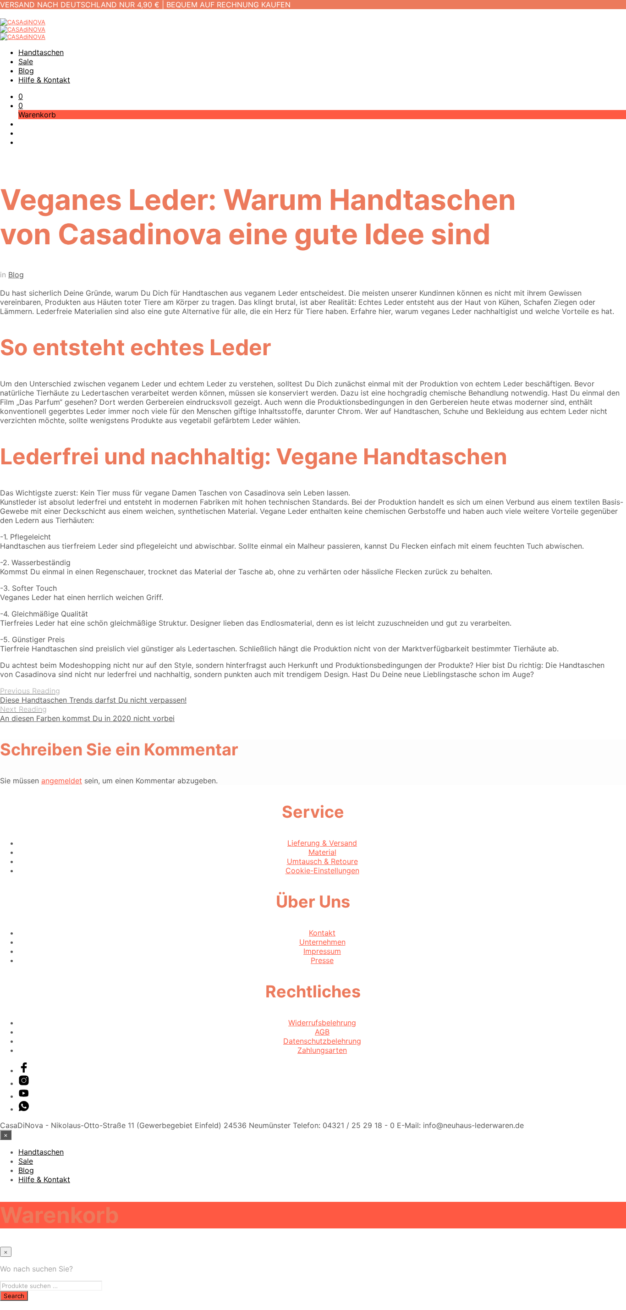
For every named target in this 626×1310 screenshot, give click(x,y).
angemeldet (61, 780)
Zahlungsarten (322, 1050)
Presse (322, 960)
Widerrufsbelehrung (322, 1022)
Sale (25, 61)
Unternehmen (322, 942)
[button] (20, 96)
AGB (322, 1031)
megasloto (18, 1305)
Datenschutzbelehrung (322, 1041)
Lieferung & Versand (322, 843)
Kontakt (322, 932)
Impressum (322, 951)
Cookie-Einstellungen (322, 870)
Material (322, 852)
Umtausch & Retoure (322, 861)
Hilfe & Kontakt (44, 79)
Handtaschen (41, 52)
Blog (26, 70)
